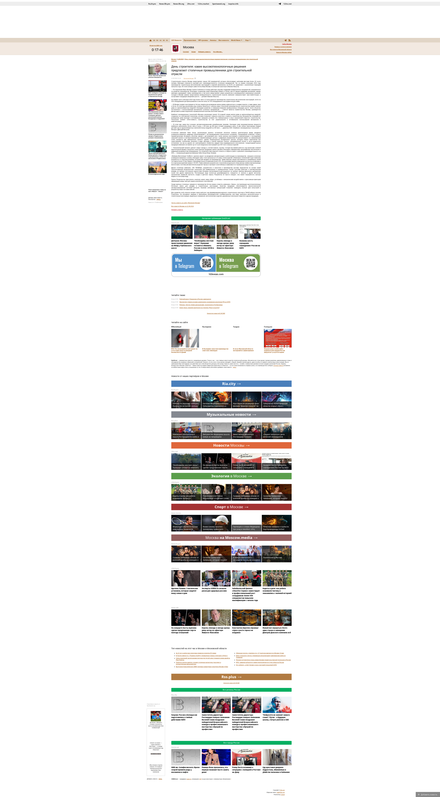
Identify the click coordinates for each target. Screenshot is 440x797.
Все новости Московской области (281, 49)
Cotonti (283, 794)
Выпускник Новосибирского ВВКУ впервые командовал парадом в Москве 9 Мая (202, 667)
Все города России (231, 743)
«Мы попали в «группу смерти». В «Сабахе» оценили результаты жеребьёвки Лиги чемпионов (155, 768)
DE (164, 40)
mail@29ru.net (281, 792)
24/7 (200, 779)
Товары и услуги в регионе (283, 46)
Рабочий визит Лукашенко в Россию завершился (195, 299)
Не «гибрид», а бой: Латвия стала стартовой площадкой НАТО (256, 665)
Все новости (224, 40)
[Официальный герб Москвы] (175, 48)
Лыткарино (206, 327)
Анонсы (213, 40)
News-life (175, 608)
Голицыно (268, 327)
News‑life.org (178, 4)
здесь (159, 199)
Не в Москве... (218, 52)
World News (235, 40)
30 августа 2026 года (156, 45)
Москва (173, 59)
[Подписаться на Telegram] (280, 4)
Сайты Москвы (287, 44)
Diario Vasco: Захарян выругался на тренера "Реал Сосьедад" (199, 308)
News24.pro (175, 544)
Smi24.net (175, 223)
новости (189, 779)
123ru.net (287, 4)
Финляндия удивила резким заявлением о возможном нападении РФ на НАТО (204, 302)
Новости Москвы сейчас (284, 52)
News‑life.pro (164, 4)
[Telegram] (285, 40)
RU (157, 40)
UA (160, 40)
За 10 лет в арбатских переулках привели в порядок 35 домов (196, 653)
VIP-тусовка (203, 40)
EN (154, 40)
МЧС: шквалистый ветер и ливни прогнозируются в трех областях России (260, 662)
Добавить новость (204, 52)
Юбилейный (176, 327)
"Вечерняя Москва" (188, 78)
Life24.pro (175, 482)
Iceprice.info (233, 4)
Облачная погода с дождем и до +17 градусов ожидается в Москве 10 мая (260, 653)
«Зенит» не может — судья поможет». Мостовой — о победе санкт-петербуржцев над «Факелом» (156, 746)
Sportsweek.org (218, 4)
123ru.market (203, 4)
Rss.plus (174, 421)
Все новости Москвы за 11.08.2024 (182, 206)
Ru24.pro (152, 4)
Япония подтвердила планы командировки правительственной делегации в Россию (263, 660)
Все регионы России (231, 690)
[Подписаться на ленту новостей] (289, 40)
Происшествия (190, 40)
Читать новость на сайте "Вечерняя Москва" (185, 203)
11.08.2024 (180, 59)
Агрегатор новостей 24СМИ (216, 313)
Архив (193, 52)
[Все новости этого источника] (195, 78)
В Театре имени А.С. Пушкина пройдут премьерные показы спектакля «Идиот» (202, 656)
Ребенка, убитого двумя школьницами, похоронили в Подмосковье (201, 305)
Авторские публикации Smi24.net (216, 218)
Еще (247, 40)
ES (167, 40)
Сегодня (186, 52)
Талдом (236, 327)
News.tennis (176, 513)
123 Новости (176, 40)
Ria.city (174, 695)
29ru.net (190, 4)
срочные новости (278, 365)
